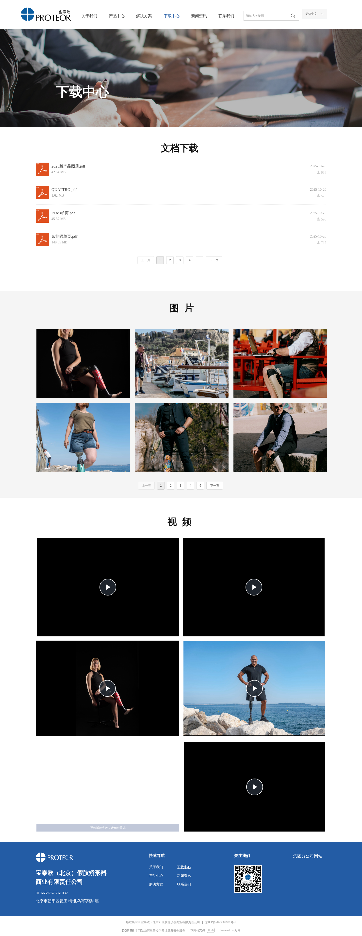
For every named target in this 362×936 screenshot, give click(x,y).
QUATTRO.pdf (64, 189)
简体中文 (311, 14)
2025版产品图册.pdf (68, 166)
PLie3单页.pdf (63, 213)
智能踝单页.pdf (64, 236)
